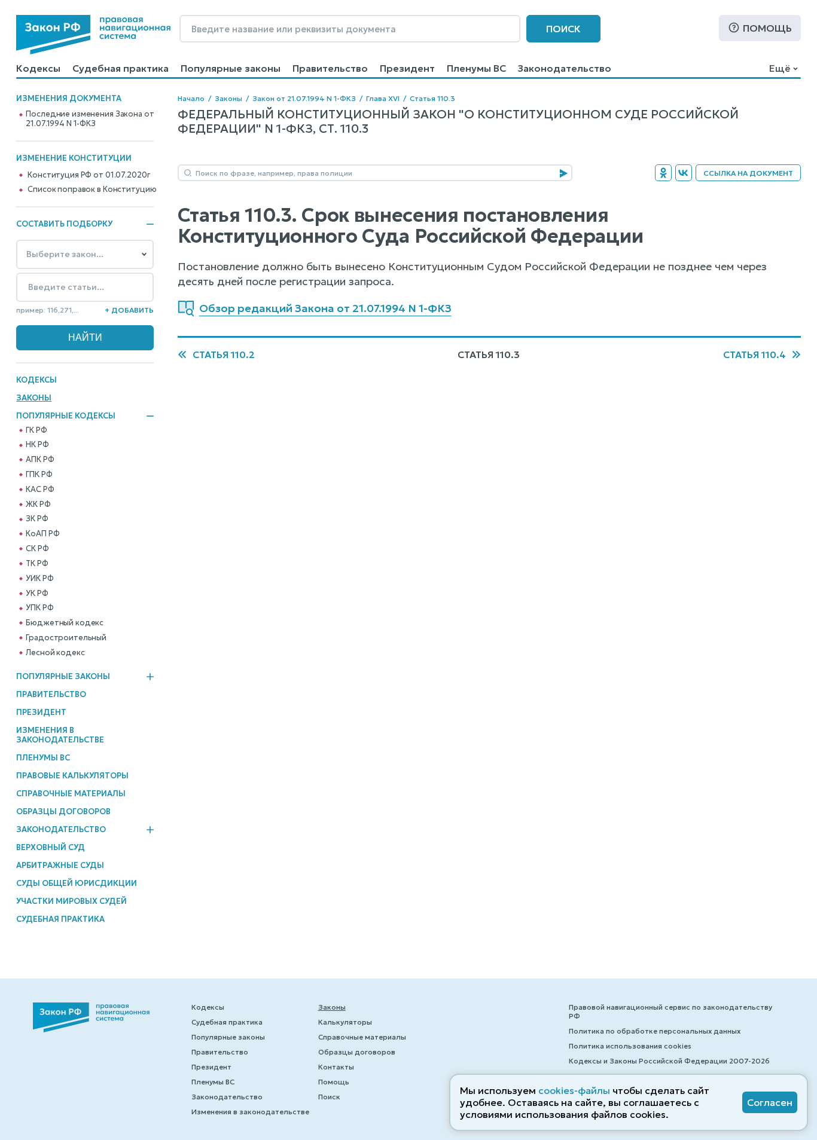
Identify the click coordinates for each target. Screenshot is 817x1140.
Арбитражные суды (60, 865)
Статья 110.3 (432, 98)
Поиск (563, 29)
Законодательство (564, 68)
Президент (407, 68)
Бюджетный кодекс (64, 623)
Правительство (330, 68)
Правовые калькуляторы (72, 776)
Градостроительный (66, 638)
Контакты (336, 1066)
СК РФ (37, 549)
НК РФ (37, 445)
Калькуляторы (345, 1021)
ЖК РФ (38, 504)
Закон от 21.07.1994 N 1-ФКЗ (304, 98)
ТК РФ (37, 564)
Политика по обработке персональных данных (654, 1030)
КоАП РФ (42, 534)
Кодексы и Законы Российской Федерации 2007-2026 (669, 1060)
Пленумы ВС (476, 68)
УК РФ (37, 593)
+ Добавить (129, 309)
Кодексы (38, 68)
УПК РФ (39, 608)
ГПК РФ (39, 474)
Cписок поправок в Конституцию (92, 189)
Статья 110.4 (754, 354)
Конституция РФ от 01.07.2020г (89, 175)
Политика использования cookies (630, 1045)
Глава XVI (383, 98)
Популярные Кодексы (65, 416)
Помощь (767, 28)
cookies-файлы (574, 1090)
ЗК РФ (37, 519)
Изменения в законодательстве (60, 735)
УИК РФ (39, 578)
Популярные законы (231, 68)
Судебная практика (120, 68)
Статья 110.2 (224, 354)
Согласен (769, 1102)
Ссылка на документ (748, 173)
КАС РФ (40, 489)
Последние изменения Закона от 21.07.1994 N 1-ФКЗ (90, 119)
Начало (191, 98)
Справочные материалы (71, 793)
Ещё (779, 68)
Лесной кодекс (55, 653)
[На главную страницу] (93, 34)
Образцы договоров (63, 811)
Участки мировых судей (71, 901)
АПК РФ (40, 459)
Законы (33, 398)
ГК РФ (36, 430)
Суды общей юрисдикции (76, 883)
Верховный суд (50, 847)
